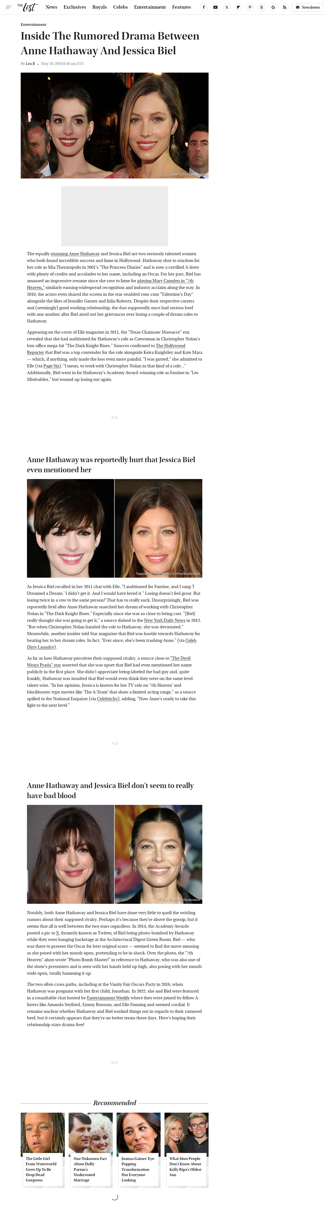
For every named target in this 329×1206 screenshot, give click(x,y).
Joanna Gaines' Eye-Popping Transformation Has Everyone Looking (138, 1169)
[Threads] (261, 7)
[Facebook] (204, 7)
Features (181, 7)
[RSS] (285, 7)
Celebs (120, 7)
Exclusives (75, 7)
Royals (99, 7)
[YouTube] (215, 7)
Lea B (30, 63)
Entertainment (150, 7)
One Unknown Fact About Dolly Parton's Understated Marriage (90, 1169)
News (51, 7)
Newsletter (311, 7)
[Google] (273, 7)
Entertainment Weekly (108, 997)
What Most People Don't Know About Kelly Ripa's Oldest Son (185, 1166)
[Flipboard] (238, 7)
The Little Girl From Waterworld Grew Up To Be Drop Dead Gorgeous (41, 1169)
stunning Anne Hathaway (75, 253)
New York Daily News (164, 620)
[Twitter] (227, 7)
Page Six (51, 366)
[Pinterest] (250, 7)
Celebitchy (107, 698)
